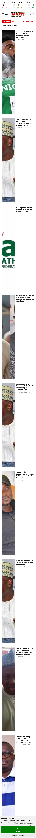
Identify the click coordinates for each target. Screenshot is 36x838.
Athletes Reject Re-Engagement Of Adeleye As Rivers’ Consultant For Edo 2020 (25, 475)
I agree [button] (18, 828)
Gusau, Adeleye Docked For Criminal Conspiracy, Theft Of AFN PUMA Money (24, 122)
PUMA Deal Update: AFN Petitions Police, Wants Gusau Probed (24, 562)
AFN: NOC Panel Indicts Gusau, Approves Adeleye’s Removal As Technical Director (24, 651)
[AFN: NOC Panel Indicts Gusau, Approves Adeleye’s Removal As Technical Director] (8, 689)
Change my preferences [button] (18, 835)
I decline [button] (18, 831)
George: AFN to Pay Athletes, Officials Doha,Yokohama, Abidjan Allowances (23, 739)
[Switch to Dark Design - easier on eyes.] (33, 14)
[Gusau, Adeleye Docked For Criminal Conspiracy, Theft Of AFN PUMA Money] (8, 160)
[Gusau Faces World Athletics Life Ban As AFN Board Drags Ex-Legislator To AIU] (8, 425)
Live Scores (6, 21)
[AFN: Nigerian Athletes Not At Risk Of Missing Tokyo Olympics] (8, 248)
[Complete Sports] (18, 14)
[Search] (31, 14)
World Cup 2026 (28, 21)
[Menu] (5, 14)
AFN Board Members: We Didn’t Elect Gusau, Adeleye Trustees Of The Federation (25, 299)
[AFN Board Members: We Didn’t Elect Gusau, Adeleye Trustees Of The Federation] (8, 337)
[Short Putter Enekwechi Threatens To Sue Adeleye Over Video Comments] (8, 72)
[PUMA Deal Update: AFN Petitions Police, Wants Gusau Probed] (8, 601)
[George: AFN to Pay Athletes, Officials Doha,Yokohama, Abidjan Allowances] (8, 777)
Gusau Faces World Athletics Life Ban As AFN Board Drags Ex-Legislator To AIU (25, 387)
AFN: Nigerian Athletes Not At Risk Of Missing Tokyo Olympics (24, 210)
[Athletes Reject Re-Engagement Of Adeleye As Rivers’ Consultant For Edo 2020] (8, 513)
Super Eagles (17, 21)
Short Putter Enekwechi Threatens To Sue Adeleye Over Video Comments (24, 34)
